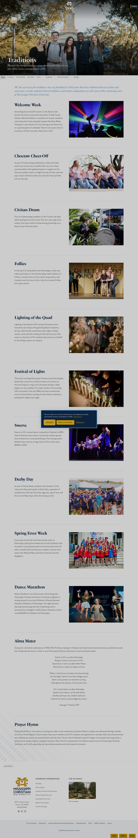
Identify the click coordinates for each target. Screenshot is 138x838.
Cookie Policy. (77, 417)
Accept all (49, 422)
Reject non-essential (65, 422)
